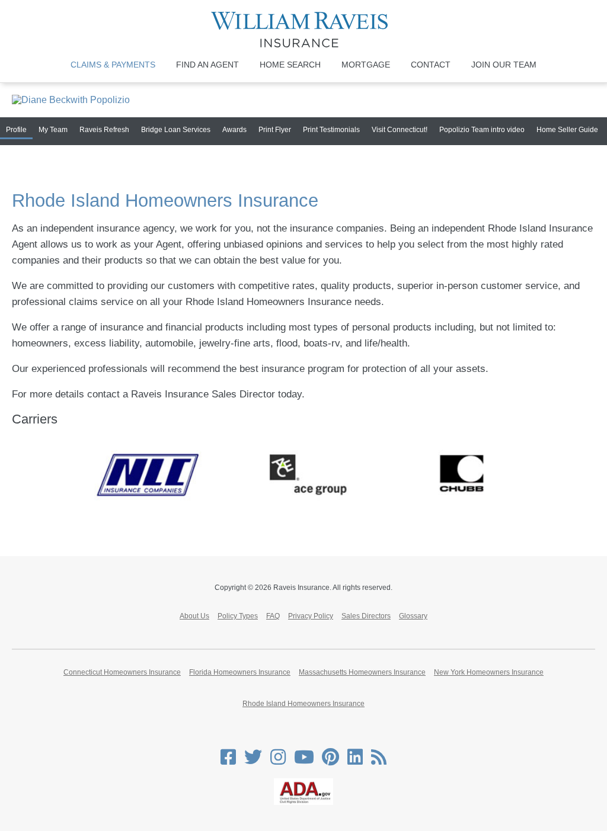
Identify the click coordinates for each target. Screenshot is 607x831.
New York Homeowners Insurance (489, 672)
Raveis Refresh (104, 130)
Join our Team (503, 64)
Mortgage (365, 64)
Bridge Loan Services (175, 130)
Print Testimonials (331, 130)
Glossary (413, 616)
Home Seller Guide (567, 130)
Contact (431, 64)
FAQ (273, 616)
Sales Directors (366, 616)
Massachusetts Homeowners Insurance (362, 672)
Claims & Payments (113, 64)
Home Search (290, 64)
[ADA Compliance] (303, 802)
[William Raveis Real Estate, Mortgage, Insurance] (304, 29)
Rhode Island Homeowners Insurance (303, 704)
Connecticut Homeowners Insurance (122, 672)
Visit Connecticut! (399, 130)
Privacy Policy (310, 616)
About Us (194, 616)
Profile (16, 130)
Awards (234, 130)
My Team (53, 130)
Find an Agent (207, 64)
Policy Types (238, 616)
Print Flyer (274, 130)
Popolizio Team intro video (482, 130)
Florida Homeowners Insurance (239, 672)
